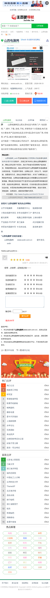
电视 (10, 533)
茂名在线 (10, 495)
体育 (40, 533)
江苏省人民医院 (13, 459)
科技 (27, 31)
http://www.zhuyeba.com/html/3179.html (29, 194)
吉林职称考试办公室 (15, 438)
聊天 (40, 553)
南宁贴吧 (10, 499)
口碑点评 (25, 100)
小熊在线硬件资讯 (8, 212)
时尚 (25, 543)
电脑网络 (19, 31)
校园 (40, 562)
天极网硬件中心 (23, 208)
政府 (10, 567)
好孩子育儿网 (12, 443)
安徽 (40, 558)
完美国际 (10, 429)
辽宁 (10, 562)
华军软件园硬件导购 (8, 229)
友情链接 (35, 583)
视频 (25, 538)
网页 (25, 553)
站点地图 (45, 583)
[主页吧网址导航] (25, 17)
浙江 (25, 562)
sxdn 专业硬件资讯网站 (31, 39)
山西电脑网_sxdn (11, 158)
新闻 (25, 533)
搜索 (10, 553)
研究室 (9, 394)
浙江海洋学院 (12, 468)
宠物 (10, 572)
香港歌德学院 (12, 398)
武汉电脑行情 (38, 222)
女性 (10, 548)
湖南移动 (10, 517)
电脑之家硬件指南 (24, 217)
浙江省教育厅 (12, 504)
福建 (25, 558)
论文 (25, 567)
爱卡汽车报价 (12, 416)
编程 (40, 548)
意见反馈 (15, 583)
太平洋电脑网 (6, 208)
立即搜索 (39, 26)
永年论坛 (10, 425)
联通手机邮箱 (12, 403)
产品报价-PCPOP (8, 222)
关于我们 (5, 583)
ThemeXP (11, 486)
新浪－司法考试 (13, 447)
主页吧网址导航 (33, 158)
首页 (12, 31)
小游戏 (10, 538)
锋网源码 (10, 407)
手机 (40, 543)
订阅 (8, 34)
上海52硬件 (37, 217)
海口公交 (10, 385)
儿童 (40, 538)
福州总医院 (11, 473)
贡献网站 (25, 583)
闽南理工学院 (12, 390)
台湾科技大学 (12, 481)
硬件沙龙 (36, 212)
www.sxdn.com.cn (24, 239)
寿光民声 (10, 434)
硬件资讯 (35, 31)
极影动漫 (10, 412)
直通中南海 (11, 521)
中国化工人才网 (13, 477)
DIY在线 (10, 350)
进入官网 (10, 100)
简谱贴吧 (10, 513)
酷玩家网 (4, 217)
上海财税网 (11, 421)
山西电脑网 (9, 239)
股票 (10, 543)
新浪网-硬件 (38, 226)
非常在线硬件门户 (24, 212)
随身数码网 (37, 208)
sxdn (9, 243)
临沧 (8, 508)
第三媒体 (20, 222)
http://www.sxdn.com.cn (33, 197)
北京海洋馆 (11, 490)
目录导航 (13, 9)
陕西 (10, 558)
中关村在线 (21, 226)
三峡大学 (10, 464)
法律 (40, 567)
